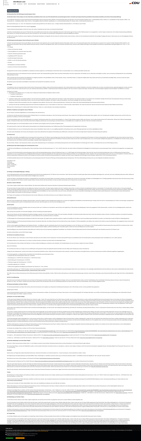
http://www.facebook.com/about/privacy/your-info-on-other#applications (114, 330)
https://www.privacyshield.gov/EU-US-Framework (74, 332)
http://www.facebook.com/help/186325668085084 (86, 330)
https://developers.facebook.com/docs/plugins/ (49, 358)
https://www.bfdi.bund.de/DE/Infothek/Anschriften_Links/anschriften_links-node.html (26, 270)
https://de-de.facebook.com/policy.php (99, 366)
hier (31, 232)
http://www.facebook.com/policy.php (47, 330)
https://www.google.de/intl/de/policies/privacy (17, 410)
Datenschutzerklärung (43, 431)
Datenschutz (6, 4)
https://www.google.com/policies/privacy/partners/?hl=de (56, 335)
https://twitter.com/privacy (48, 337)
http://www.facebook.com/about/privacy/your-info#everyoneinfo (21, 332)
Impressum (6, 2)
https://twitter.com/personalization (14, 380)
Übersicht (22, 432)
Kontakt (5, 0)
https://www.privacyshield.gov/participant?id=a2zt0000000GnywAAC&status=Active (53, 361)
